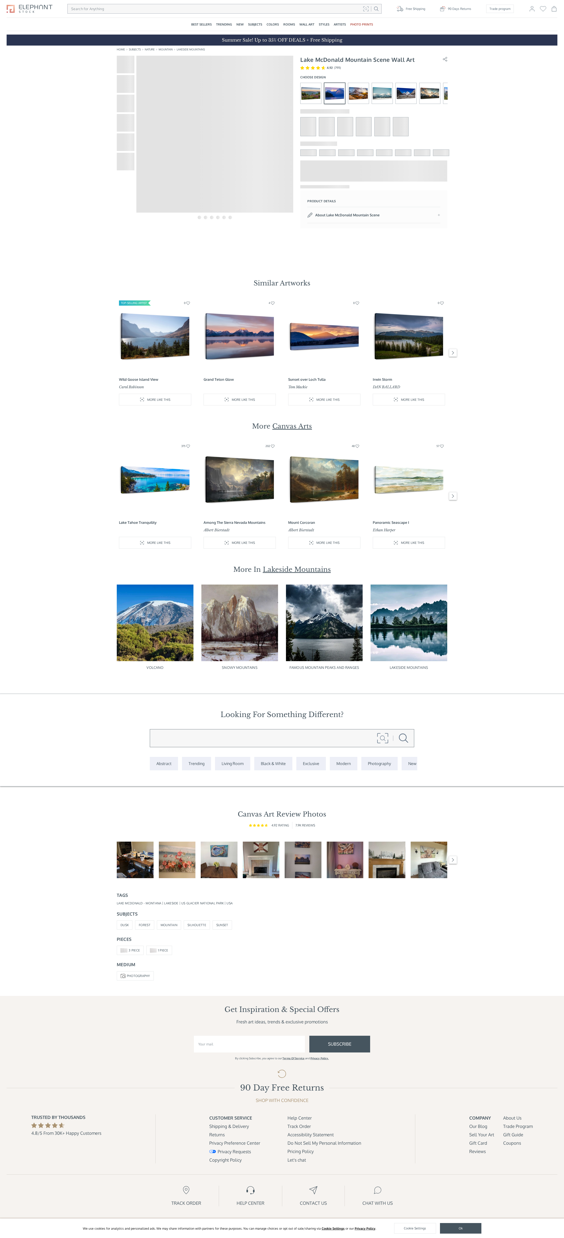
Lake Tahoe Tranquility (138, 522)
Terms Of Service (293, 1058)
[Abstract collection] (164, 763)
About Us (512, 1118)
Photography (138, 976)
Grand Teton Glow (219, 379)
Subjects (135, 49)
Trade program (500, 9)
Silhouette (196, 925)
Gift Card (478, 1143)
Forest (144, 925)
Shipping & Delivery (229, 1126)
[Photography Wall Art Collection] (379, 763)
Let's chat (297, 1160)
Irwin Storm (382, 379)
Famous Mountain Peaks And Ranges (324, 667)
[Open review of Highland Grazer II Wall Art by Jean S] (429, 860)
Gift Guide (513, 1134)
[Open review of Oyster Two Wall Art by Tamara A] (219, 860)
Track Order (299, 1126)
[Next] (453, 353)
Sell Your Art (481, 1134)
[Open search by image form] (366, 9)
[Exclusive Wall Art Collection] (311, 763)
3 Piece (134, 950)
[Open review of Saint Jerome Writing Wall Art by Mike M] (135, 860)
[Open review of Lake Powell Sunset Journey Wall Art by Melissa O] (345, 860)
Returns (217, 1134)
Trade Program (518, 1126)
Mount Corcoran (301, 522)
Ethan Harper (384, 530)
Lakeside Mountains (191, 49)
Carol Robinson (131, 387)
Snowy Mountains (239, 667)
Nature (150, 49)
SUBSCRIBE (339, 1044)
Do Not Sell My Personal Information (324, 1143)
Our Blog (478, 1126)
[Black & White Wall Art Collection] (273, 763)
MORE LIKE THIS (158, 399)
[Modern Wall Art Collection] (343, 763)
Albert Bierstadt (217, 530)
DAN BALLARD (386, 387)
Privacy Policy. (319, 1058)
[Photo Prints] (412, 763)
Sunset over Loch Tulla (307, 379)
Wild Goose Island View (138, 379)
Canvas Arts (292, 426)
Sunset (222, 925)
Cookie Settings (333, 1228)
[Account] (532, 11)
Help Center (300, 1118)
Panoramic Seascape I (391, 522)
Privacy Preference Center (234, 1143)
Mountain (166, 49)
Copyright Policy (225, 1160)
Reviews (477, 1151)
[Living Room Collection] (232, 763)
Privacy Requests (234, 1151)
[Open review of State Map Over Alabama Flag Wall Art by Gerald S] (261, 860)
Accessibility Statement (311, 1134)
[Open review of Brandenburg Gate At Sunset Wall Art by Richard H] (303, 860)
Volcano (155, 667)
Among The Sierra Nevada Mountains (234, 522)
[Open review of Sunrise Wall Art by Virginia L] (177, 860)
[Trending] (196, 763)
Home (121, 49)
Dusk (125, 925)
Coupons (512, 1143)
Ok (461, 1228)
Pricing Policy (301, 1151)
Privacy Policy (365, 1228)
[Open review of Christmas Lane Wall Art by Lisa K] (387, 860)
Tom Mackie (297, 387)
